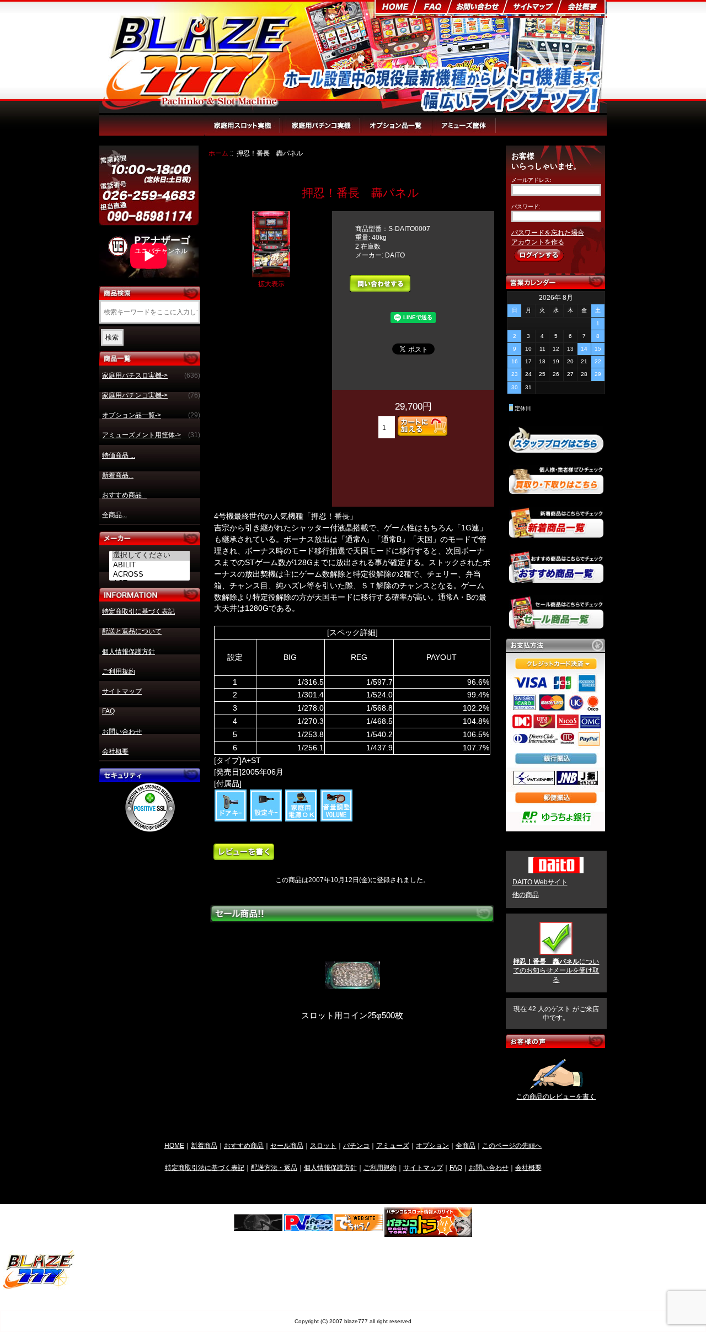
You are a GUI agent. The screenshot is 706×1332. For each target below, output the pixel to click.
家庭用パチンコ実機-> (151, 395)
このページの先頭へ (512, 1145)
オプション (432, 1145)
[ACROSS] (151, 574)
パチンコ (356, 1145)
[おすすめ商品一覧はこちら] (556, 578)
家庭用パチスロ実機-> (151, 375)
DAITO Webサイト (540, 882)
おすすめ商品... (124, 495)
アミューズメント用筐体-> (151, 435)
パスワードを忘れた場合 (547, 233)
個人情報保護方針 (128, 652)
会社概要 (115, 751)
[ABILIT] (151, 565)
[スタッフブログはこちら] (556, 448)
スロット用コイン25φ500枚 (352, 1015)
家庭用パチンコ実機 (321, 131)
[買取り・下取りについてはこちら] (556, 489)
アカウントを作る (537, 242)
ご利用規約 (118, 671)
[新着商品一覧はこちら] (556, 533)
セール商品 (286, 1145)
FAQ (108, 711)
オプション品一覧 (396, 131)
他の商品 (525, 895)
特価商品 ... (118, 455)
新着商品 (204, 1145)
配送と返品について (132, 631)
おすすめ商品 (244, 1145)
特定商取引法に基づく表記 (204, 1167)
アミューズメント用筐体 (478, 131)
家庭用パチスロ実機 (243, 131)
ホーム (218, 153)
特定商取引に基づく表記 (138, 611)
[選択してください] (151, 556)
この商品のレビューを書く (556, 1096)
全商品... (114, 515)
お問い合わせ (122, 731)
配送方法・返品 (274, 1167)
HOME (174, 1145)
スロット (323, 1145)
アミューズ (392, 1145)
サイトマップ (122, 691)
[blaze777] (39, 1287)
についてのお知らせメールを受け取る (556, 970)
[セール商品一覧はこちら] (556, 624)
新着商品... (117, 475)
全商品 (465, 1145)
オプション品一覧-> (151, 415)
